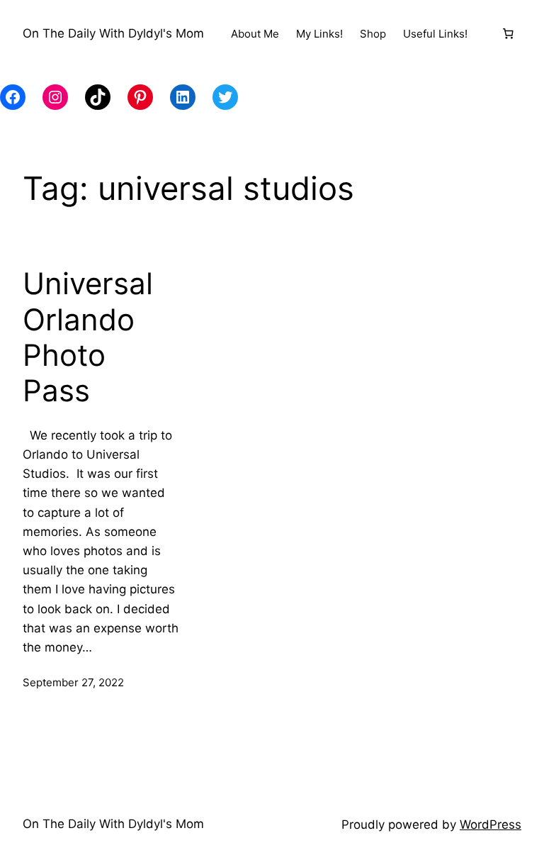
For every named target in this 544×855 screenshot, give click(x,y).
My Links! (319, 33)
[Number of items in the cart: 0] (507, 34)
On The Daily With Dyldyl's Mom (113, 33)
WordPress (490, 824)
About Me (255, 33)
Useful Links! (435, 33)
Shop (373, 33)
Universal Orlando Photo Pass (88, 337)
